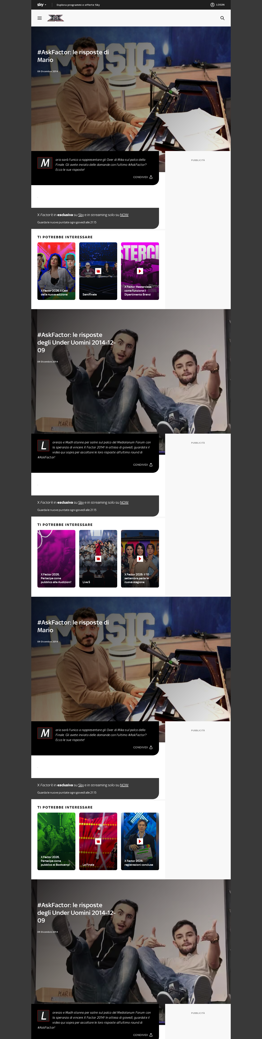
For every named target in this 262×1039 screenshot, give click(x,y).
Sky (81, 215)
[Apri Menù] (42, 18)
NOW (124, 215)
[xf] (57, 18)
